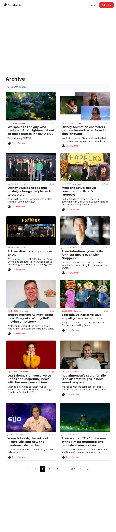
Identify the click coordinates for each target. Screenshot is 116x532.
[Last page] (88, 469)
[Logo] (4, 5)
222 (73, 469)
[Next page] (81, 469)
